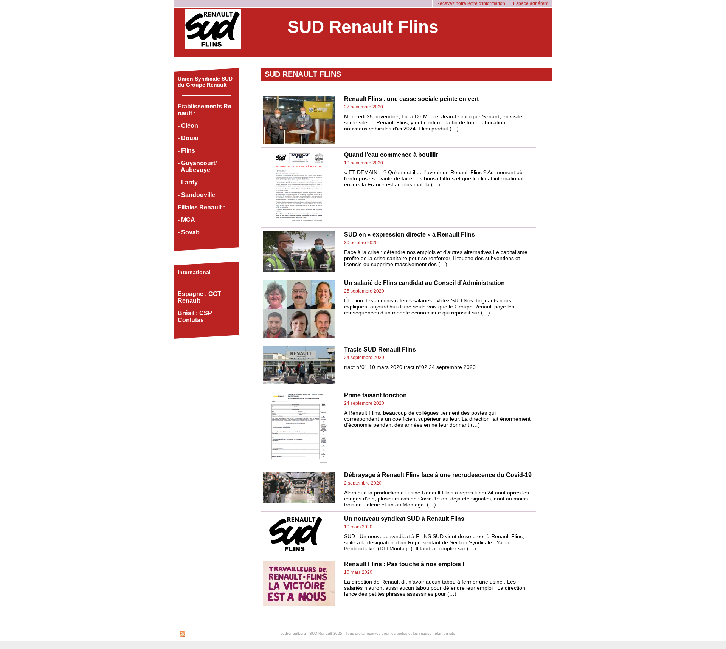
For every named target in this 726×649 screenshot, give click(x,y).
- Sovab (189, 232)
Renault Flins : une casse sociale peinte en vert (411, 99)
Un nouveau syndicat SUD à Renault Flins (404, 519)
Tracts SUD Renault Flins (380, 349)
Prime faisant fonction (375, 395)
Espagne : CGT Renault (199, 297)
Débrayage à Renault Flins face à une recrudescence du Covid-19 (438, 475)
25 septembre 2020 (364, 291)
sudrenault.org (293, 633)
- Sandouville (196, 195)
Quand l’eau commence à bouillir (391, 155)
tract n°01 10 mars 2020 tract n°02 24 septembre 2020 (410, 367)
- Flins (186, 150)
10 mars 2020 (358, 527)
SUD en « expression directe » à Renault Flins (409, 234)
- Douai (188, 138)
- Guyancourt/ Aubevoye (197, 166)
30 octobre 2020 (361, 242)
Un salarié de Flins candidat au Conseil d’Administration (424, 283)
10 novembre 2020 (363, 163)
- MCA (186, 220)
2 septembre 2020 (363, 483)
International (194, 272)
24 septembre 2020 (364, 357)
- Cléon (188, 125)
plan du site (445, 633)
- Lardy (188, 182)
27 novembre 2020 (363, 107)
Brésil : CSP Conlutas (195, 316)
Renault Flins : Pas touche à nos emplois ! (404, 564)
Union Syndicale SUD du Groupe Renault (205, 82)
